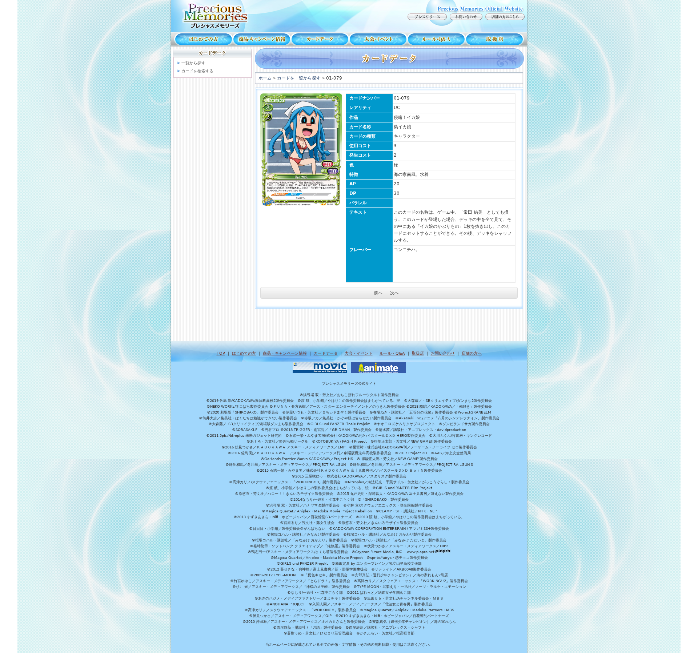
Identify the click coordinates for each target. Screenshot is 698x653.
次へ (394, 292)
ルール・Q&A (392, 353)
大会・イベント (378, 39)
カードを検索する (197, 71)
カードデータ (320, 39)
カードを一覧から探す (299, 78)
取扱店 (496, 39)
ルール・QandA (436, 39)
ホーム (265, 78)
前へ (378, 292)
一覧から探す (193, 63)
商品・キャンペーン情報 (262, 39)
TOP (221, 353)
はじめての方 (202, 39)
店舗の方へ (472, 353)
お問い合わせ (443, 353)
